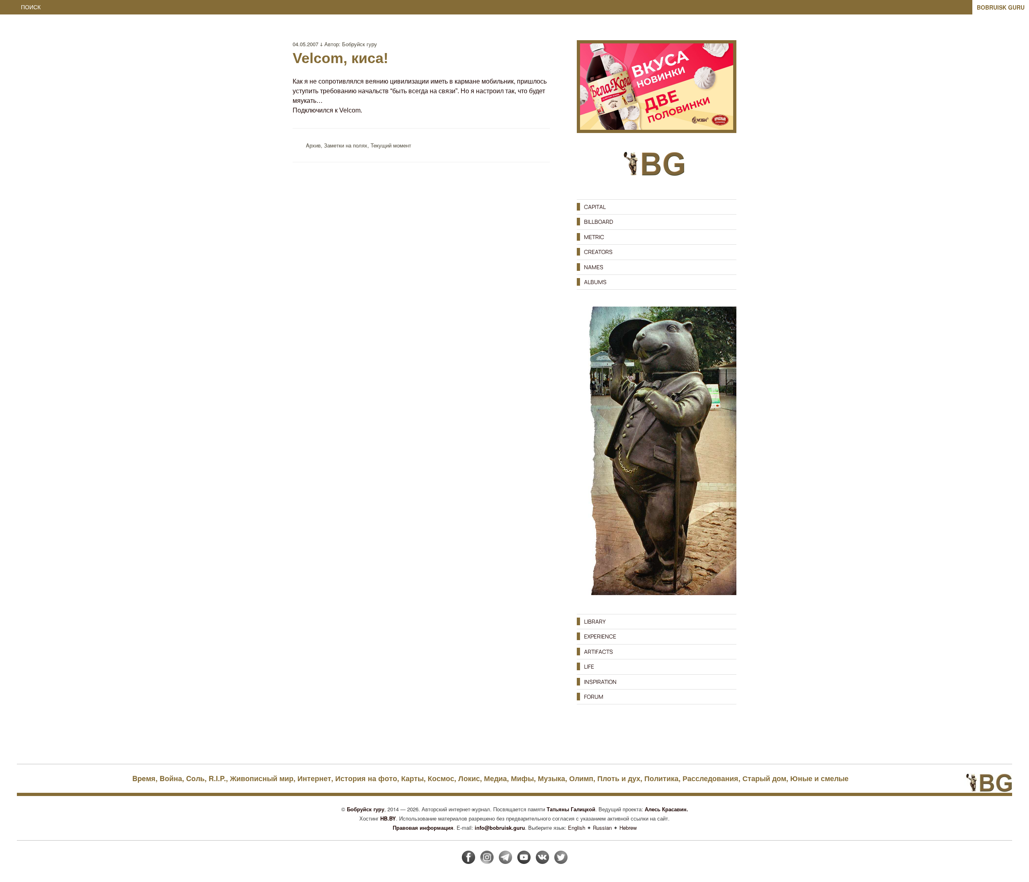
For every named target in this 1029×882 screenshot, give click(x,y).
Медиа (495, 778)
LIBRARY (595, 621)
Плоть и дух (618, 778)
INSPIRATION (600, 682)
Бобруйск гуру (359, 44)
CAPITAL (595, 207)
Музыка (551, 778)
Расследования (710, 778)
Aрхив (313, 145)
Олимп (581, 778)
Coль (195, 778)
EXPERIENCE (600, 636)
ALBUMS (595, 282)
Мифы (522, 778)
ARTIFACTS (598, 651)
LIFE (589, 666)
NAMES (593, 267)
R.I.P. (217, 778)
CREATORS (598, 252)
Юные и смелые (819, 778)
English (576, 827)
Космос (441, 778)
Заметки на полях (345, 145)
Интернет (314, 778)
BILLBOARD (598, 221)
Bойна (171, 778)
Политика (661, 778)
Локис (469, 778)
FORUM (593, 696)
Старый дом (764, 778)
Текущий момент (391, 145)
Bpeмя (144, 778)
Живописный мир (261, 778)
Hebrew (628, 827)
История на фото (366, 778)
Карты (412, 778)
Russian (602, 827)
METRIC (594, 237)
